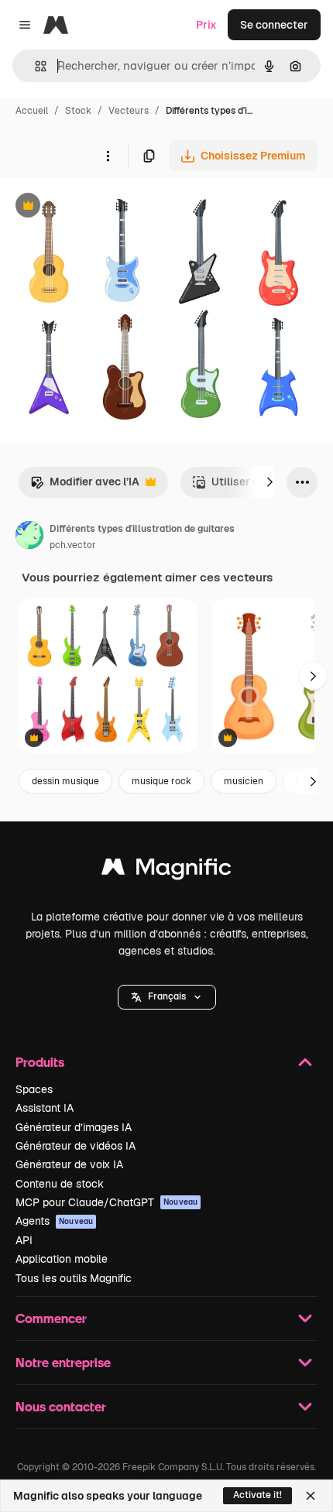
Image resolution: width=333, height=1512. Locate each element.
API (24, 1240)
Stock (78, 111)
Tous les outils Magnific (73, 1278)
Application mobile (61, 1259)
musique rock (161, 781)
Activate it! (257, 1495)
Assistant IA (44, 1108)
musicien (243, 781)
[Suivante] (269, 482)
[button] (167, 997)
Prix (206, 25)
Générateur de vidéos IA (75, 1146)
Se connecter (274, 25)
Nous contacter (60, 1406)
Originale (102, 207)
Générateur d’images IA (73, 1127)
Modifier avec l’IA (84, 486)
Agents (54, 1221)
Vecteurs (128, 111)
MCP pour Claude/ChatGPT (106, 1202)
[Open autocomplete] (34, 66)
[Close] (310, 1495)
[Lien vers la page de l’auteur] (29, 537)
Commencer (51, 1318)
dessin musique (65, 781)
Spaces (34, 1089)
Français (167, 996)
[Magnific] (166, 871)
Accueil (31, 111)
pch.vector (73, 545)
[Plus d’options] (107, 155)
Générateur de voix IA (69, 1164)
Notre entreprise (63, 1362)
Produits (39, 1062)
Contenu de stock (59, 1184)
